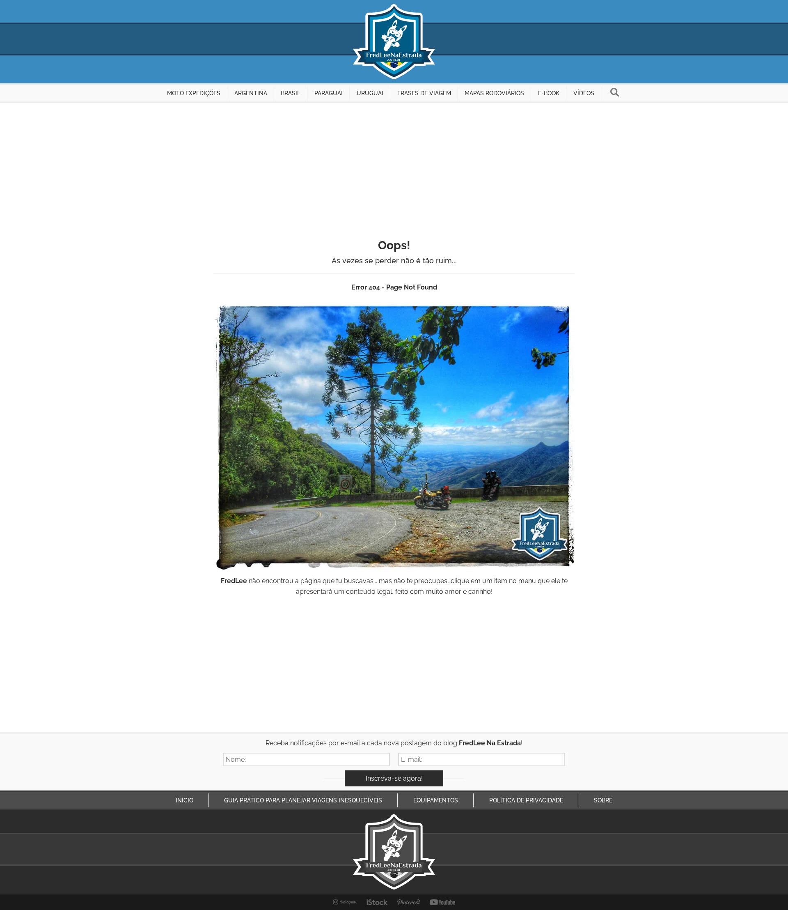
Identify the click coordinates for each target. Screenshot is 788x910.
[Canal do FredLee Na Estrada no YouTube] (443, 902)
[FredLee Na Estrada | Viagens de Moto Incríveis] (394, 41)
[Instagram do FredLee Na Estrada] (345, 902)
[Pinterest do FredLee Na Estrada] (408, 902)
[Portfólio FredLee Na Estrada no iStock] (377, 902)
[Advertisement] (394, 164)
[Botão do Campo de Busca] (614, 93)
